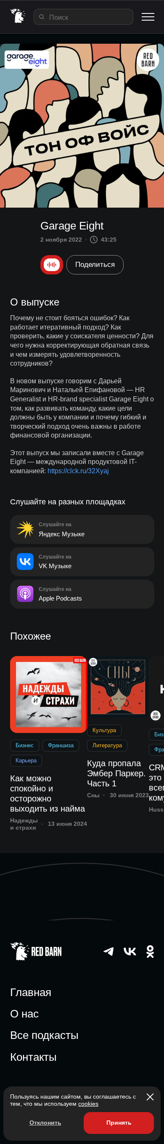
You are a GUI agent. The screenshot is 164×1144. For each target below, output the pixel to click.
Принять (119, 1122)
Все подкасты (44, 1035)
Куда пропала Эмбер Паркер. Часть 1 (116, 773)
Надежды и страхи (24, 824)
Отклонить (45, 1122)
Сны (93, 795)
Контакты (33, 1057)
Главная (30, 992)
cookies (88, 1103)
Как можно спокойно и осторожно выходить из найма (47, 793)
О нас (24, 1013)
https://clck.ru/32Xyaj (78, 470)
